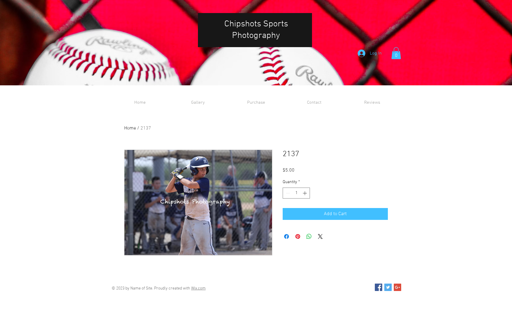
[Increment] (305, 193)
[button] (396, 53)
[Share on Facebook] (286, 236)
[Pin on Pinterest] (297, 236)
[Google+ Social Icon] (397, 287)
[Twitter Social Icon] (388, 287)
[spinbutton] (296, 193)
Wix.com (198, 288)
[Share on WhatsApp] (309, 236)
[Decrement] (287, 193)
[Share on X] (320, 236)
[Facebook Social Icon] (378, 287)
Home (130, 128)
